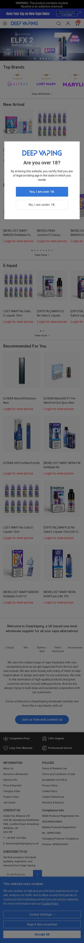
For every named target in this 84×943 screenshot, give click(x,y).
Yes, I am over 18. (42, 192)
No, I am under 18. (42, 205)
